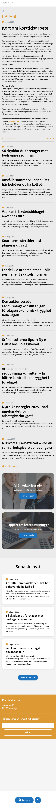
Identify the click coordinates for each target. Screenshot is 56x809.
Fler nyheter (28, 677)
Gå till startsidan (11, 466)
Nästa (48, 138)
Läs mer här (28, 496)
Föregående (10, 138)
